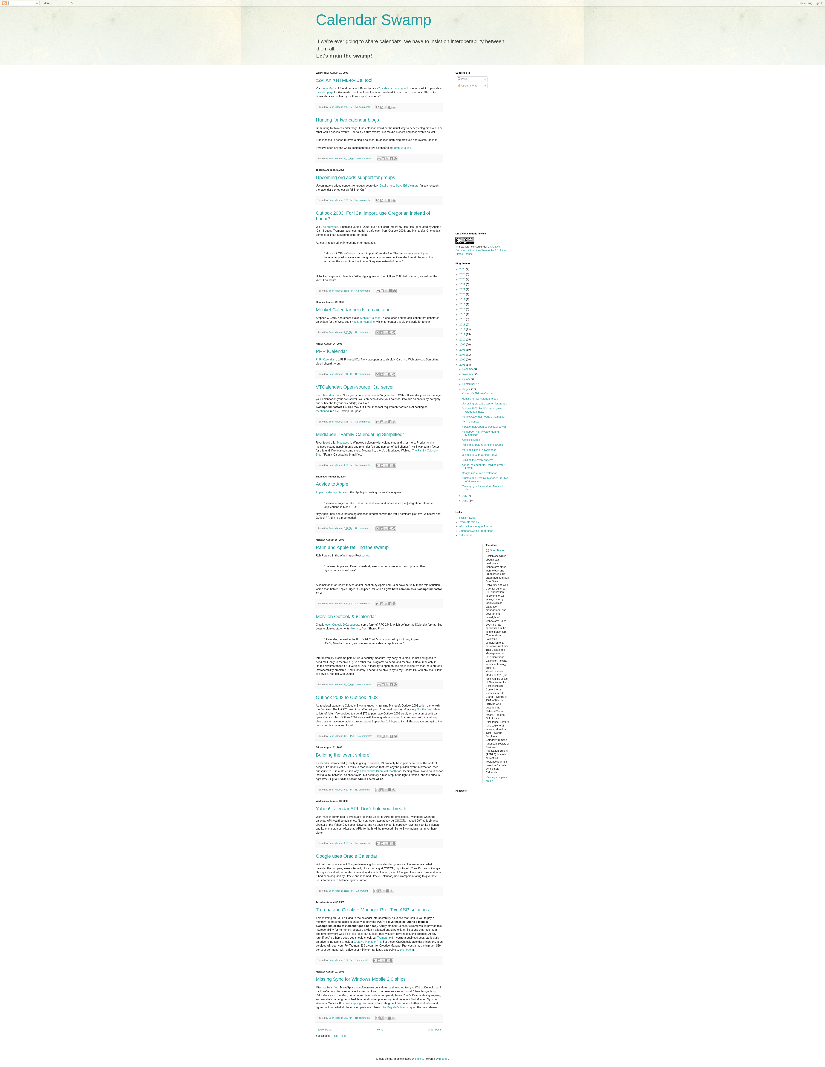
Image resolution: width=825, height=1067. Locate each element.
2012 (462, 329)
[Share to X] (386, 107)
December (468, 369)
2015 (462, 314)
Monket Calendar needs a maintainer (354, 309)
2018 (462, 304)
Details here (386, 185)
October (467, 379)
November (468, 374)
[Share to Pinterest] (394, 107)
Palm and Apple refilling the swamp (352, 547)
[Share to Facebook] (390, 107)
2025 (462, 269)
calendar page (324, 92)
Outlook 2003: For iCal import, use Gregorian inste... (482, 410)
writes (365, 555)
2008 (462, 349)
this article (406, 949)
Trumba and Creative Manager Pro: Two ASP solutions (372, 909)
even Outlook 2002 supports (342, 624)
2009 (462, 344)
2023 (462, 279)
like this (355, 628)
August (466, 389)
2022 (462, 284)
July (465, 495)
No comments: (363, 107)
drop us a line (402, 147)
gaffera (419, 1058)
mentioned (322, 411)
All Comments (468, 85)
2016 (462, 309)
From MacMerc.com (328, 395)
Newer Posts (324, 1029)
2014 (462, 319)
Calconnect (465, 535)
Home (379, 1029)
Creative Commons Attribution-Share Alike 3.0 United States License (481, 250)
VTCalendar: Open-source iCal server (355, 387)
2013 (462, 324)
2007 (462, 354)
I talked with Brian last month (378, 771)
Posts (464, 79)
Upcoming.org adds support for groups (355, 177)
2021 (462, 289)
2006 (462, 359)
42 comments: (364, 290)
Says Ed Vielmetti (407, 185)
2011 (462, 334)
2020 (462, 294)
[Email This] (378, 107)
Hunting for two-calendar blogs (347, 120)
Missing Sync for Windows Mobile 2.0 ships (361, 979)
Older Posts (435, 1029)
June (465, 500)
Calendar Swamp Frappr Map (476, 530)
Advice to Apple (332, 484)
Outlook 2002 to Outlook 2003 (347, 697)
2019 (462, 299)
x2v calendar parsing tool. (393, 88)
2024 (462, 274)
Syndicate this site (469, 522)
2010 (462, 339)
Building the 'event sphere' (343, 755)
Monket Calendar (370, 317)
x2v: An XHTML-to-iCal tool (344, 80)
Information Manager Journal (475, 526)
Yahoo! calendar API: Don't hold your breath (361, 808)
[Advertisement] (472, 160)
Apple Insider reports (329, 492)
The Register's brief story (396, 1007)
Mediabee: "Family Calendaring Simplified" (360, 434)
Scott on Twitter (467, 517)
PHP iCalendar (331, 351)
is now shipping (351, 1003)
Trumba (382, 937)
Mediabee (343, 442)
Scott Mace (497, 550)
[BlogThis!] (382, 107)
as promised (330, 226)
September (469, 384)
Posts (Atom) (339, 1035)
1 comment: (362, 890)
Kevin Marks (328, 88)
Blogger (443, 1058)
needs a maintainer (364, 321)
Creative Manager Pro (367, 941)
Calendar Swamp (373, 19)
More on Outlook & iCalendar (346, 616)
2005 (462, 364)
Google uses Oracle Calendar (346, 856)
